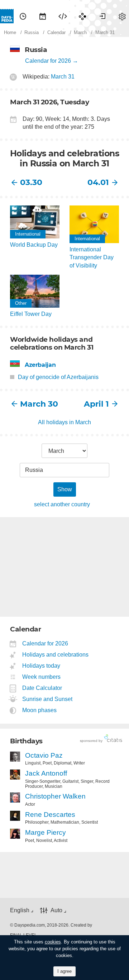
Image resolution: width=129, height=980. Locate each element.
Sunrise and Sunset (47, 699)
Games (82, 16)
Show (64, 489)
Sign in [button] (102, 16)
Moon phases (40, 710)
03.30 (31, 182)
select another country (62, 504)
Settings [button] (122, 16)
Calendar (42, 16)
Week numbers (42, 677)
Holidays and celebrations (56, 655)
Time (23, 16)
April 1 (96, 404)
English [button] (19, 910)
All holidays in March (64, 422)
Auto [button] (56, 910)
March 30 (39, 404)
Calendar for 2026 (48, 61)
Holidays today (41, 666)
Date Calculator (42, 688)
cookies (53, 942)
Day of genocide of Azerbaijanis (58, 377)
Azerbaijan (40, 364)
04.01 (98, 182)
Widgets (63, 16)
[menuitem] (23, 16)
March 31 (63, 77)
